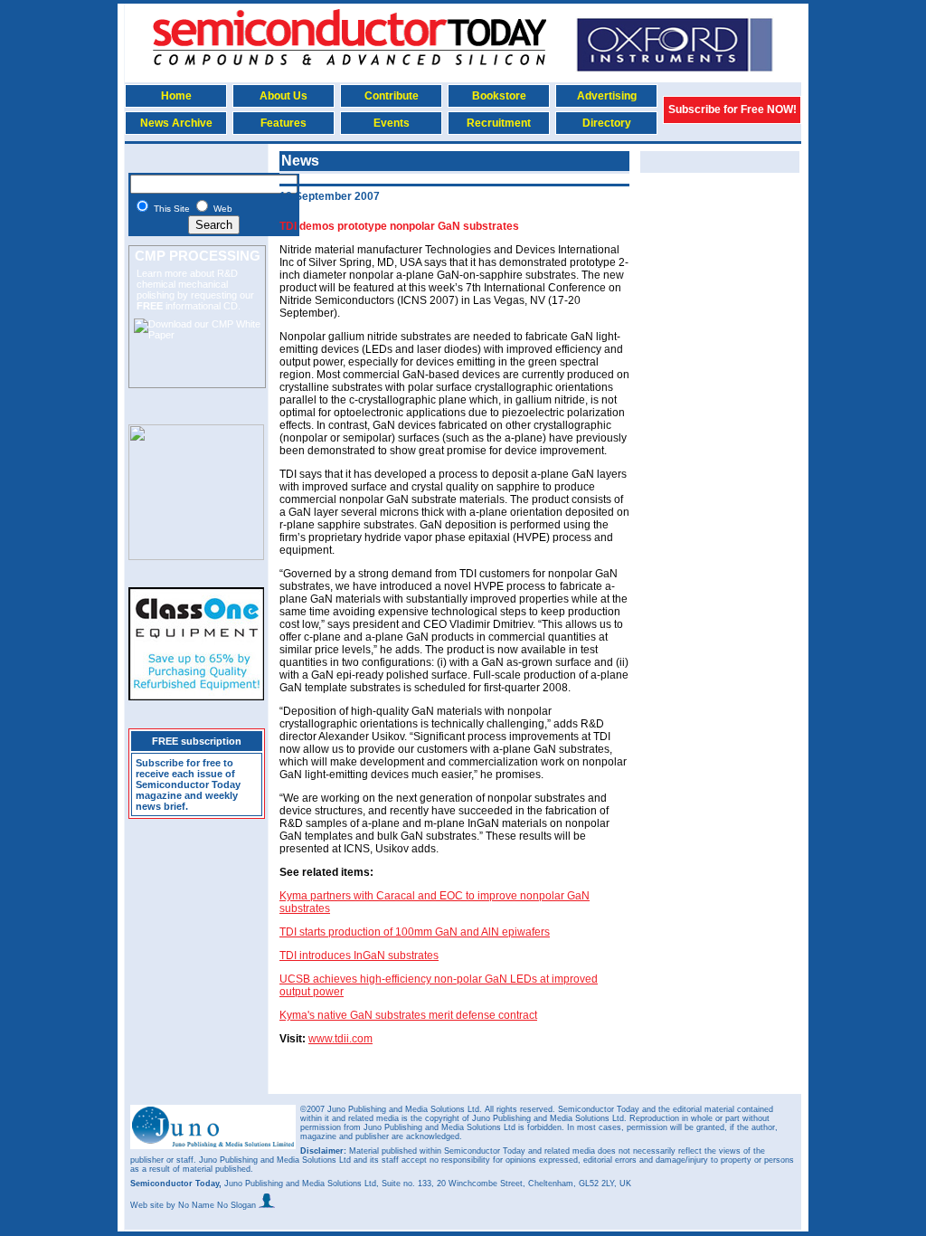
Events (391, 123)
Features (283, 123)
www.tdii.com (340, 1038)
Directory (606, 123)
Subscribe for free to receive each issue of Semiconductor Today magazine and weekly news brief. (188, 784)
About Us (283, 96)
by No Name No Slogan (212, 1205)
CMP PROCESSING (197, 255)
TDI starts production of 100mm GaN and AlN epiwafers (414, 932)
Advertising (607, 96)
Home (176, 96)
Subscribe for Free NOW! (732, 109)
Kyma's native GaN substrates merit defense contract (408, 1015)
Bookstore (499, 96)
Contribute (391, 96)
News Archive (176, 123)
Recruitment (499, 123)
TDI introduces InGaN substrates (359, 955)
